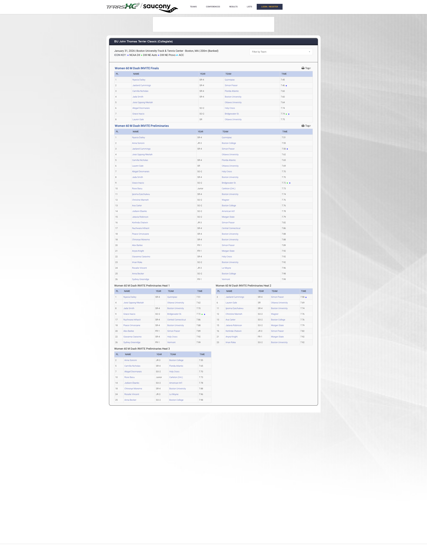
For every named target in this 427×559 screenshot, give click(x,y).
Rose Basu (137, 188)
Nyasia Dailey (138, 79)
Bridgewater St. (232, 113)
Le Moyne (226, 268)
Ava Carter (137, 205)
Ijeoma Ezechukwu (141, 194)
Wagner (225, 200)
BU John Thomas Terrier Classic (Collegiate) (143, 42)
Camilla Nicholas (140, 91)
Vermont (226, 279)
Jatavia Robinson (140, 217)
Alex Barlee (137, 245)
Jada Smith (137, 96)
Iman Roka (137, 262)
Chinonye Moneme (141, 239)
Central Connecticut (231, 228)
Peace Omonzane (140, 234)
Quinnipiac (230, 79)
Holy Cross (230, 108)
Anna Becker (138, 273)
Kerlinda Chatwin (140, 222)
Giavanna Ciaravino (141, 256)
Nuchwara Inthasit (140, 228)
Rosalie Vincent (139, 268)
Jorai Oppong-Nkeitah (142, 102)
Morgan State (228, 217)
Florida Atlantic (232, 91)
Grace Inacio (138, 113)
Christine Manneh (140, 200)
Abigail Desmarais (141, 108)
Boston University (233, 96)
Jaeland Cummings (141, 85)
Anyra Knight (138, 251)
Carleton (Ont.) (228, 188)
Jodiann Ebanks (139, 211)
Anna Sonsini (138, 143)
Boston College (229, 143)
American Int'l (228, 211)
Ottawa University (233, 102)
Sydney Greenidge (140, 279)
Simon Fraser (231, 85)
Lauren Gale (138, 119)
